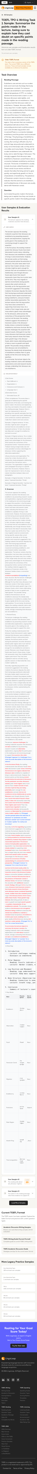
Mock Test (5, 1444)
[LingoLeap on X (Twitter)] (8, 1380)
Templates (5, 1398)
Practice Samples (7, 1441)
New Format (5, 1431)
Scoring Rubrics (6, 1395)
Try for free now (18, 1346)
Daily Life (4, 1417)
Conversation (24, 1415)
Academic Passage (8, 1415)
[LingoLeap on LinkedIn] (3, 1380)
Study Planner (6, 1446)
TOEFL (4, 2)
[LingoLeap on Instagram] (13, 1380)
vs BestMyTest (6, 1453)
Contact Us (7, 1468)
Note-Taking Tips (25, 1422)
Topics (3, 1403)
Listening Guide (25, 1410)
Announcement (24, 1417)
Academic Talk (24, 1419)
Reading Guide (6, 1410)
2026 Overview (6, 1429)
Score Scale (5, 1434)
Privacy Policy (29, 1468)
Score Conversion (7, 1439)
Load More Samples (18, 1203)
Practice (22, 1400)
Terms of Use (17, 1468)
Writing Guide (6, 1390)
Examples (4, 1400)
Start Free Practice (23, 8)
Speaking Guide (25, 1390)
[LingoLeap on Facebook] (18, 1380)
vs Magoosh (5, 1451)
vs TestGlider (5, 1448)
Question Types (25, 1393)
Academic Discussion (8, 1393)
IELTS (10, 2)
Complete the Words (8, 1419)
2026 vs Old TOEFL (7, 1436)
